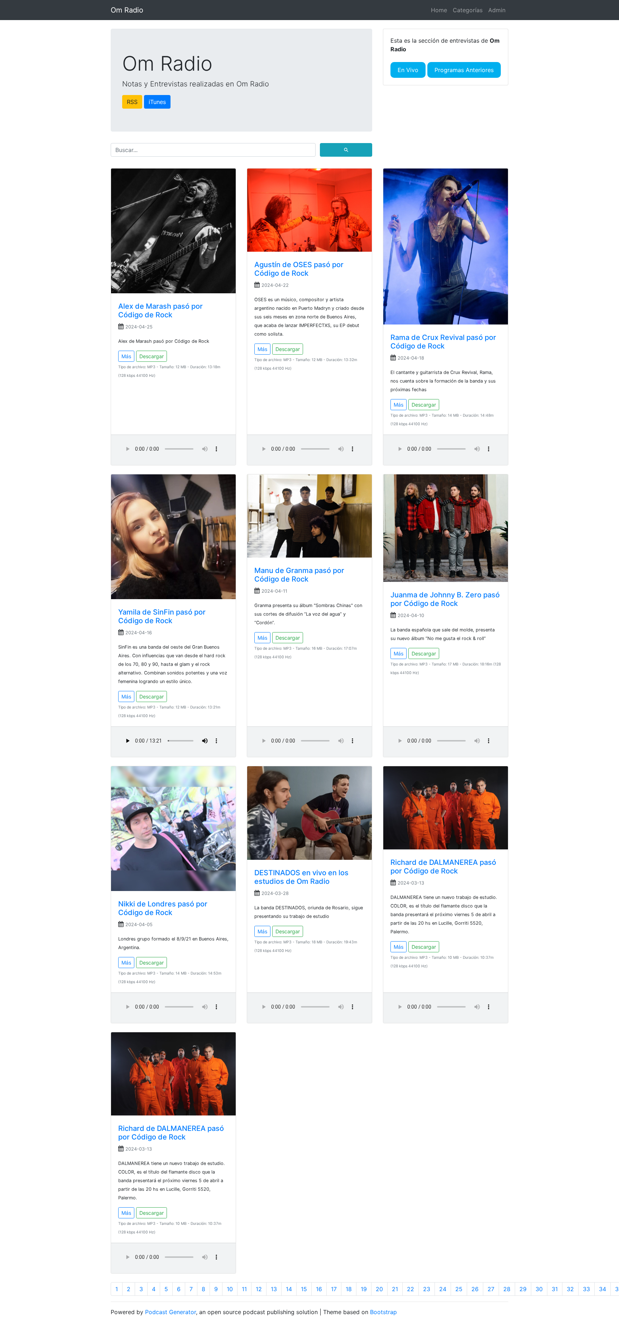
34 (602, 1289)
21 (395, 1289)
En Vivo (408, 70)
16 (319, 1289)
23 (426, 1289)
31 (555, 1289)
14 (289, 1289)
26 (475, 1289)
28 (506, 1289)
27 (491, 1289)
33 (586, 1289)
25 (458, 1289)
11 (244, 1289)
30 (539, 1289)
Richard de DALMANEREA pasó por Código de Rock (443, 866)
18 (349, 1289)
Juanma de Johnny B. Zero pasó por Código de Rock (445, 599)
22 (410, 1289)
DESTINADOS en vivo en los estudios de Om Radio (301, 877)
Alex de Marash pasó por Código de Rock (160, 310)
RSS (132, 101)
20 (379, 1289)
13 (274, 1289)
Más (126, 356)
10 (230, 1289)
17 (334, 1289)
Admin (496, 10)
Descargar (151, 356)
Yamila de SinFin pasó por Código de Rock (162, 616)
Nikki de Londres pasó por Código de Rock (162, 908)
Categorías (468, 10)
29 (523, 1289)
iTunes (157, 101)
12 (259, 1289)
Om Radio (127, 10)
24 (442, 1289)
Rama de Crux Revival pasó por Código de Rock (443, 341)
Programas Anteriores (464, 70)
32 (570, 1289)
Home (439, 10)
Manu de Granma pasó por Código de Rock (299, 574)
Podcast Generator (170, 1312)
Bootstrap (383, 1312)
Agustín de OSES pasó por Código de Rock (299, 269)
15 (304, 1289)
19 (364, 1289)
